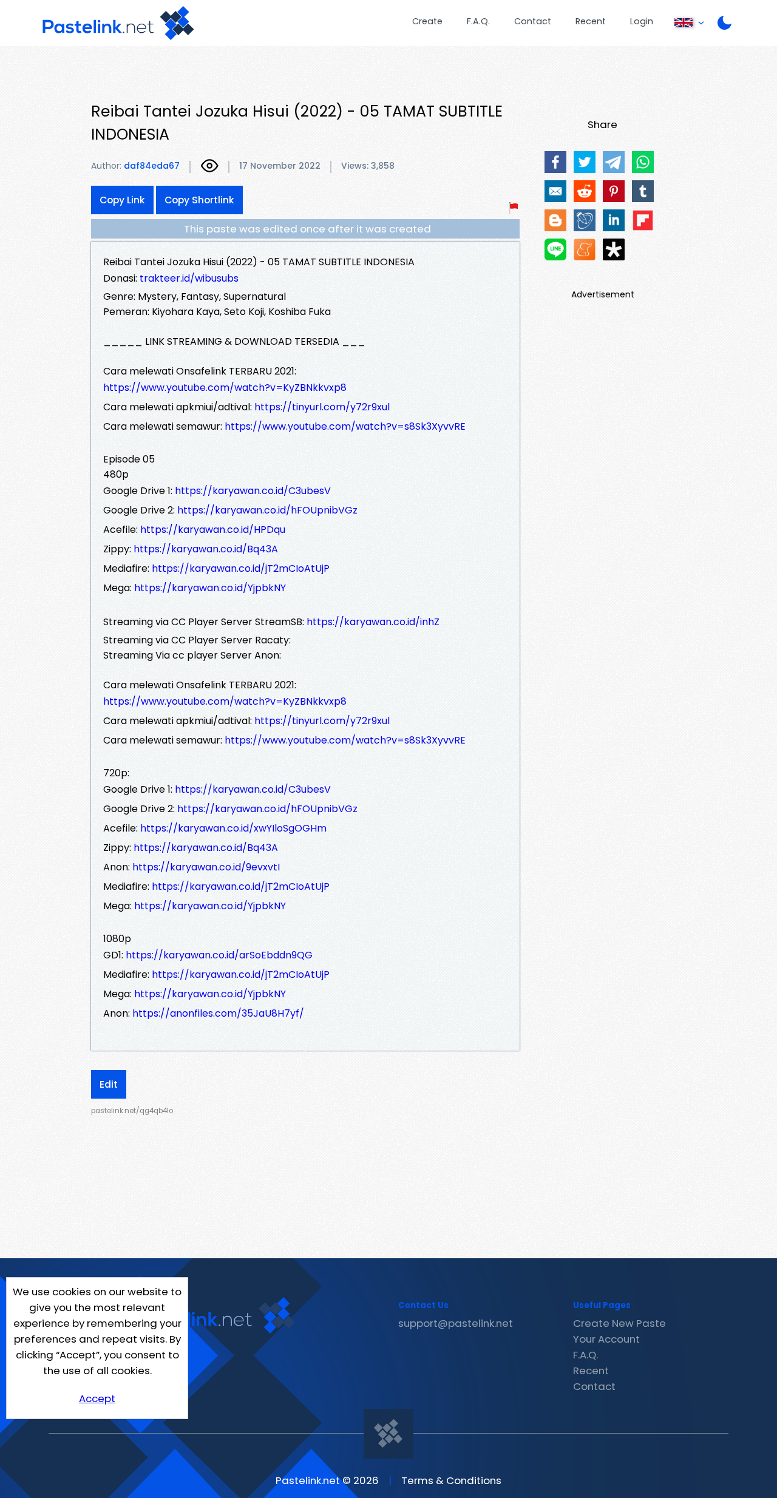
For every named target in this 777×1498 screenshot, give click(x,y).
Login (641, 21)
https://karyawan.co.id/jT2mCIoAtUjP (241, 568)
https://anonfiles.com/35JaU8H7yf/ (218, 1013)
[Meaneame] (584, 249)
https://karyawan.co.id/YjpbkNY (210, 588)
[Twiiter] (584, 162)
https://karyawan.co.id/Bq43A (206, 549)
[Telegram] (614, 162)
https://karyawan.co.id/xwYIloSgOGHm (233, 828)
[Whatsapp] (643, 162)
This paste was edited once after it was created (307, 229)
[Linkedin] (614, 220)
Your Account (606, 1339)
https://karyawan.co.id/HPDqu (212, 530)
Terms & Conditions (451, 1480)
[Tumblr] (643, 191)
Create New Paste (619, 1323)
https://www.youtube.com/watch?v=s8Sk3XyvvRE (345, 426)
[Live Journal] (584, 220)
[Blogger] (555, 220)
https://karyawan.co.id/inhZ (373, 622)
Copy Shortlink (199, 200)
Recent (590, 21)
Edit (109, 1084)
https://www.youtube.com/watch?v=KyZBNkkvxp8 (225, 388)
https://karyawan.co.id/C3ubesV (253, 491)
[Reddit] (584, 191)
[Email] (555, 191)
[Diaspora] (614, 249)
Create (427, 21)
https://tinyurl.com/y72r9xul (322, 407)
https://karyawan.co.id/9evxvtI (206, 867)
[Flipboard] (643, 220)
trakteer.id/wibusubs (189, 278)
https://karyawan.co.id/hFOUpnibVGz (267, 510)
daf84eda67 (152, 166)
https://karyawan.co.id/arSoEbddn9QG (219, 955)
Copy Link (122, 200)
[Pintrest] (614, 191)
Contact (532, 21)
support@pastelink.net (455, 1323)
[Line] (555, 249)
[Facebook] (555, 162)
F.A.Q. (478, 21)
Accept (97, 1398)
